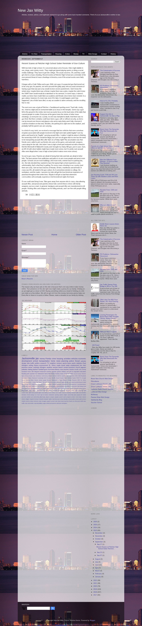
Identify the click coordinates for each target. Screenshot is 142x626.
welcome (58, 403)
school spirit (78, 399)
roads (58, 365)
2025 (95, 524)
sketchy (27, 401)
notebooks (51, 394)
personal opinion (26, 397)
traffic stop (24, 403)
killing (76, 390)
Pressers (74, 380)
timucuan (77, 401)
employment (74, 365)
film (49, 374)
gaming (38, 388)
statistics (79, 363)
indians (50, 390)
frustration (24, 388)
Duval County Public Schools (64, 378)
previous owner (27, 367)
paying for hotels (81, 394)
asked (73, 382)
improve (45, 390)
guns (45, 369)
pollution (25, 369)
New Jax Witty (30, 10)
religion (27, 399)
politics (37, 363)
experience (68, 386)
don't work (42, 386)
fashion (35, 369)
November (99, 536)
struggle (44, 401)
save (58, 399)
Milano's (65, 380)
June (97, 565)
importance (40, 390)
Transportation (46, 54)
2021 (76, 376)
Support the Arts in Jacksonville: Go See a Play (109, 115)
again (62, 382)
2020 (95, 586)
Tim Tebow (39, 382)
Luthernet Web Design (99, 392)
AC (36, 374)
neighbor (53, 363)
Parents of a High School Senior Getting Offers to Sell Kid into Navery (105, 147)
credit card (24, 386)
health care (78, 369)
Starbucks (28, 382)
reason (84, 397)
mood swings (30, 394)
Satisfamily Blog (96, 400)
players (48, 397)
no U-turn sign (38, 394)
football (41, 369)
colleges (49, 384)
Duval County (77, 373)
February (98, 574)
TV (83, 54)
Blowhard (34, 378)
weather (49, 367)
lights (39, 392)
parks (74, 363)
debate (50, 376)
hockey (57, 374)
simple (23, 401)
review (65, 367)
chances (40, 384)
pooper (52, 397)
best (23, 384)
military (64, 371)
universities (31, 403)
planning (64, 361)
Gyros (23, 380)
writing (31, 365)
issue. (72, 390)
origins (65, 394)
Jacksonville (28, 358)
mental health (75, 392)
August (98, 559)
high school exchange (64, 388)
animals (54, 371)
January (98, 577)
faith (78, 386)
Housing (58, 54)
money (42, 359)
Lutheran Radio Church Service (102, 389)
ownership (70, 394)
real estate (79, 397)
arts (70, 382)
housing (60, 359)
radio (71, 374)
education (83, 371)
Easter (74, 378)
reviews (59, 363)
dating (30, 369)
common (59, 384)
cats (34, 376)
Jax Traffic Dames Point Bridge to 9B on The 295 (108, 285)
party (75, 394)
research (43, 363)
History (113, 54)
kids (28, 363)
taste (62, 401)
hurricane (51, 369)
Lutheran (60, 380)
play (44, 397)
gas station (43, 388)
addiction (58, 382)
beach (60, 367)
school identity (64, 399)
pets (28, 374)
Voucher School (96, 402)
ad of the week (52, 382)
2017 (95, 595)
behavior (80, 382)
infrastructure (61, 390)
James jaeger (42, 380)
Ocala (69, 380)
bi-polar (27, 384)
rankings (36, 367)
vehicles (74, 359)
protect (73, 397)
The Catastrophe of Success (110, 70)
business (72, 367)
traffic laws (83, 401)
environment (43, 365)
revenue (36, 399)
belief (84, 382)
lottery (53, 392)
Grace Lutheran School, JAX (101, 386)
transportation (44, 361)
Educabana (95, 381)
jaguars (83, 367)
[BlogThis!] (32, 195)
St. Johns (52, 365)
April (97, 568)
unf (67, 371)
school (35, 361)
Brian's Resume (27, 279)
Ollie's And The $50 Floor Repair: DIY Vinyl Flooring (109, 300)
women (55, 367)
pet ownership (35, 397)
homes (71, 388)
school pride (71, 399)
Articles (25, 54)
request (32, 399)
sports (64, 363)
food (85, 386)
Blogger (92, 620)
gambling (33, 388)
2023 (95, 530)
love (57, 392)
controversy (44, 376)
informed (55, 390)
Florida (48, 359)
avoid (76, 382)
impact (34, 390)
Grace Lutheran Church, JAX (101, 384)
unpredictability (38, 403)
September (99, 542)
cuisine (30, 386)
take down (58, 401)
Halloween (41, 374)
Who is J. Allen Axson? (108, 205)
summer (48, 371)
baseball (24, 371)
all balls (67, 382)
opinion (61, 394)
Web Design (92, 54)
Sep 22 (99, 552)
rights (50, 399)
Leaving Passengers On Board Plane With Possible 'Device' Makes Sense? (109, 316)
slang (31, 401)
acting (46, 382)
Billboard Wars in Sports (108, 332)
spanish (32, 374)
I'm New (34, 54)
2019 (95, 589)
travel (63, 365)
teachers (66, 401)
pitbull (40, 397)
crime (54, 359)
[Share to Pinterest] (39, 195)
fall (58, 376)
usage (44, 403)
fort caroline (62, 376)
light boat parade (33, 392)
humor (84, 388)
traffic (32, 363)
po (69, 374)
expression (74, 386)
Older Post (81, 234)
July (96, 562)
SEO (78, 380)
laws (27, 392)
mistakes (24, 394)
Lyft (70, 371)
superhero (72, 376)
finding (81, 386)
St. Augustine (75, 371)
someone (35, 401)
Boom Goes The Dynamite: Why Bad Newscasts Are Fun (109, 131)
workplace (64, 403)
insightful (68, 390)
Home (54, 234)
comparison (65, 384)
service (84, 399)
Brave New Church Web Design (102, 378)
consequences (73, 384)
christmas (38, 376)
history (36, 365)
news (58, 361)
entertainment (60, 386)
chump (45, 384)
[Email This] (30, 195)
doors (47, 386)
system (53, 401)
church (77, 367)
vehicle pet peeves (51, 403)
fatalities (71, 369)
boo (30, 384)
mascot (64, 392)
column (54, 384)
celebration (34, 384)
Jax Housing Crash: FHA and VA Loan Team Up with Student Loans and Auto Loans (104, 176)
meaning (68, 392)
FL (81, 378)
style (67, 376)
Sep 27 (99, 544)
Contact (104, 54)
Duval (77, 361)
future (29, 388)
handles (55, 388)
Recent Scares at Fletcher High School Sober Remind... (107, 548)
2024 (95, 527)
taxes (69, 363)
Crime (67, 54)
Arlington (43, 367)
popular (57, 397)
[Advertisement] (71, 35)
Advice (30, 378)
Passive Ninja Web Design (100, 397)
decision (54, 376)
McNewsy (94, 394)
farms (46, 374)
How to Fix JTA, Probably (109, 101)
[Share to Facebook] (37, 195)
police (71, 361)
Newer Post (27, 234)
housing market (78, 388)
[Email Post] (26, 194)
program (68, 397)
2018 (95, 592)
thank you (72, 401)
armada (30, 376)
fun (81, 365)
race (61, 369)
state (40, 401)
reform (23, 399)
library (57, 369)
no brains (45, 394)
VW (43, 382)
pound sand (62, 397)
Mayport (36, 371)
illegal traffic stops (27, 390)
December (99, 533)
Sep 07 (99, 555)
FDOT (78, 378)
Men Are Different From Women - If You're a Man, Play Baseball (109, 161)
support (48, 401)
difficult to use (35, 386)
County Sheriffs (51, 378)
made (59, 392)
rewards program (43, 399)
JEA (32, 371)
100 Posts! (96, 345)
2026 (95, 521)
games (59, 371)
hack (51, 388)
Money (76, 54)
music (29, 371)
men (84, 365)
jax (37, 358)
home (53, 361)
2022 (95, 580)
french (53, 374)
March (97, 571)
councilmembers (81, 384)
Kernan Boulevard (52, 380)
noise (61, 374)
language (81, 390)
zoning (84, 369)
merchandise (82, 392)
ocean (66, 374)
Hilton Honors (34, 380)
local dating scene (47, 392)
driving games (53, 386)
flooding (24, 374)
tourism (66, 369)
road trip (54, 399)
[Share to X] (35, 195)
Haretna (28, 380)
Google (84, 378)
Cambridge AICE (42, 378)
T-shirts (34, 382)
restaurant (43, 371)
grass (48, 388)
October (98, 539)
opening (57, 394)
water (68, 365)
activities (67, 359)
